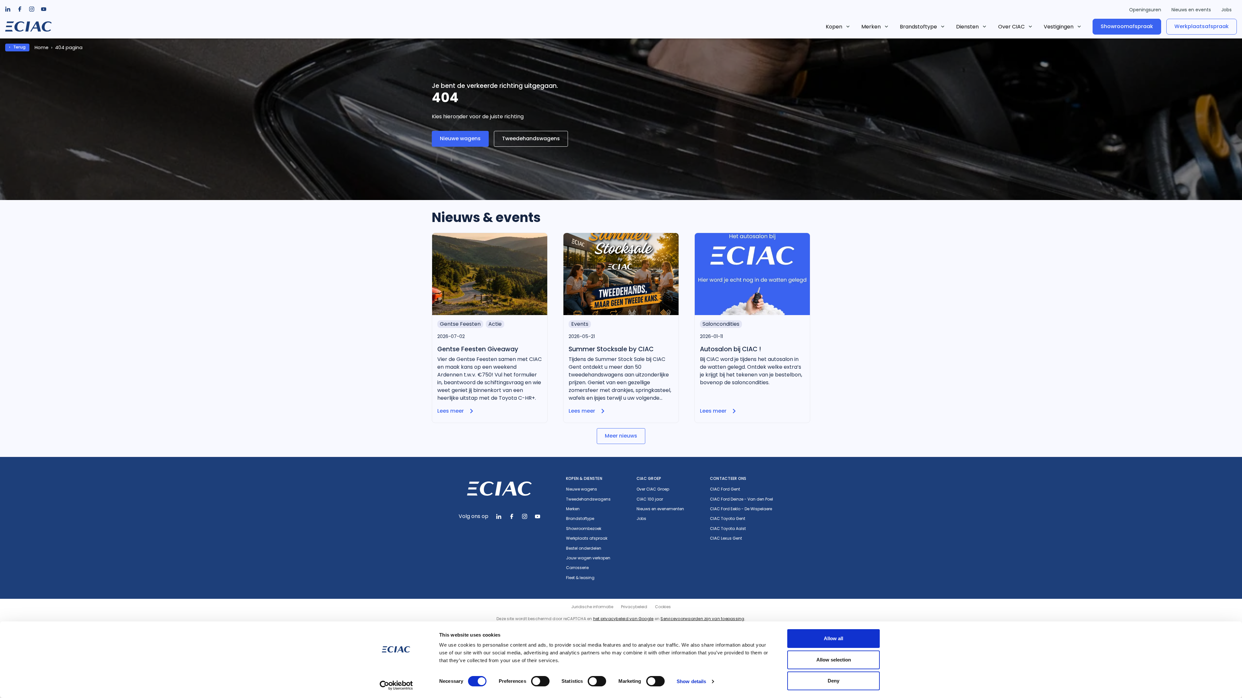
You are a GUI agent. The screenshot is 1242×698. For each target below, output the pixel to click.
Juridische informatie (592, 606)
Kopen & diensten (584, 478)
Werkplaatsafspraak (1201, 26)
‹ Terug (17, 47)
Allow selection (833, 659)
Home (42, 47)
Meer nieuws (621, 435)
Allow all (833, 638)
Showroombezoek (583, 528)
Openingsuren (1145, 9)
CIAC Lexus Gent (726, 538)
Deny (833, 680)
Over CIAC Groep (653, 489)
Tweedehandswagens (531, 138)
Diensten (967, 26)
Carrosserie (577, 568)
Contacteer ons (728, 478)
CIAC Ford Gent (725, 489)
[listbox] (19, 9)
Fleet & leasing (580, 578)
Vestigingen (1058, 26)
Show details (691, 681)
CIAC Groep (649, 478)
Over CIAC (1011, 26)
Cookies (663, 606)
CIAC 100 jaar (650, 499)
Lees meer (450, 411)
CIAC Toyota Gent (727, 518)
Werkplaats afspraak (586, 538)
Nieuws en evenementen (660, 509)
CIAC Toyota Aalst (728, 528)
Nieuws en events (1191, 9)
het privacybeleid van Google (623, 618)
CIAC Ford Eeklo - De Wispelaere (741, 509)
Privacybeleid (634, 606)
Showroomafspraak (1127, 26)
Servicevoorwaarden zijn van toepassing (702, 618)
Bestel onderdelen (583, 548)
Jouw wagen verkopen (588, 558)
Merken (871, 26)
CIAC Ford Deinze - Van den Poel (741, 499)
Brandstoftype (918, 26)
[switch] (540, 681)
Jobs (1226, 9)
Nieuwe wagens (460, 138)
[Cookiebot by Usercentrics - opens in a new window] (396, 685)
